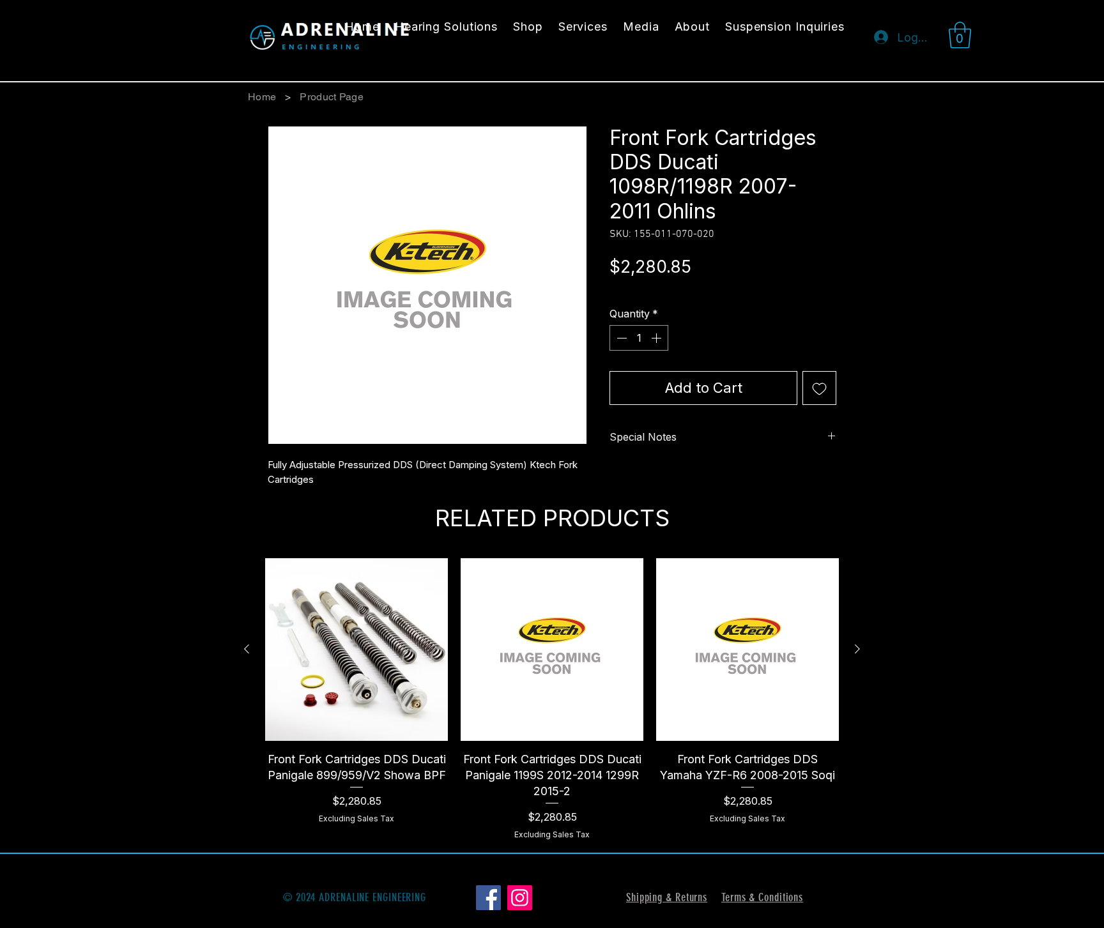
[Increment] (657, 338)
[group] (552, 699)
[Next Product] (857, 649)
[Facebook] (488, 897)
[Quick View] (356, 649)
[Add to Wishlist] (819, 388)
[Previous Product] (246, 649)
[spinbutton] (638, 338)
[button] (960, 35)
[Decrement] (620, 338)
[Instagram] (519, 897)
